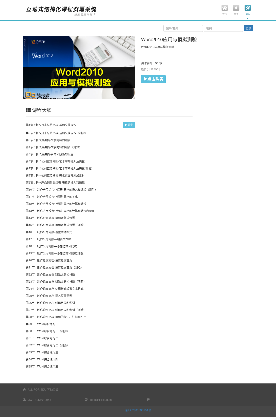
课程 (247, 14)
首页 (224, 14)
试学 (130, 124)
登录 (248, 28)
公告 (236, 14)
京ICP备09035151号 (138, 410)
